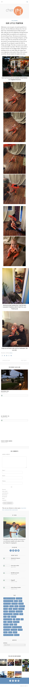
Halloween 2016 (5, 391)
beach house (7, 603)
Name (3, 470)
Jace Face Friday (8, 619)
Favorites (22, 606)
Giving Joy (21, 608)
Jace (9, 616)
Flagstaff (13, 580)
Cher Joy (6, 606)
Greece (5, 611)
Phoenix (10, 621)
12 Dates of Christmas (9, 598)
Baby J (20, 601)
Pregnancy (16, 621)
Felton (5, 608)
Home (21, 614)
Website (4, 481)
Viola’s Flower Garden (6, 441)
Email (3, 475)
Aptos (16, 601)
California (14, 603)
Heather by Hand (8, 614)
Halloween (14, 20)
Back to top (23, 686)
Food (10, 608)
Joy (14, 619)
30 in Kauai (19, 598)
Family (16, 606)
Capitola (21, 603)
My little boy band (15, 572)
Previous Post (6, 360)
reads (11, 624)
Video (10, 632)
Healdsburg (19, 611)
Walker (15, 632)
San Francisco (7, 627)
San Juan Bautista (17, 627)
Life (22, 619)
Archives (5, 643)
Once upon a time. (15, 565)
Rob (15, 624)
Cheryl (11, 606)
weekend (17, 634)
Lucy (5, 621)
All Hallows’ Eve (5, 416)
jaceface (14, 616)
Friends (15, 608)
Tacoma (20, 629)
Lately (18, 619)
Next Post (23, 360)
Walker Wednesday (8, 634)
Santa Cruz (6, 629)
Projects (6, 624)
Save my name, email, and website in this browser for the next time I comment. (5, 495)
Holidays (16, 614)
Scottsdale (14, 629)
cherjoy (10, 353)
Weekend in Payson (15, 558)
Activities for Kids (8, 601)
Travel (5, 632)
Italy (5, 616)
